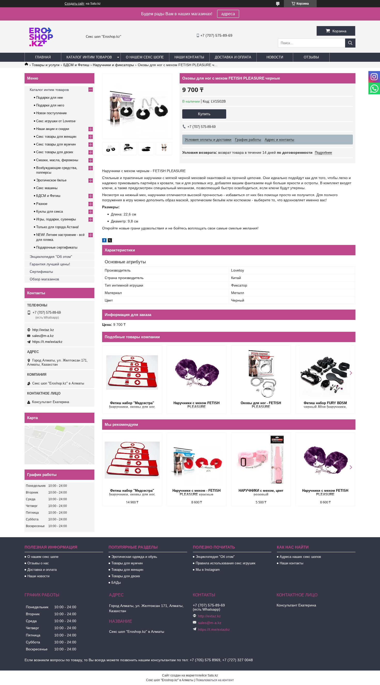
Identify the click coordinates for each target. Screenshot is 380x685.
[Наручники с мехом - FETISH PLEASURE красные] (197, 460)
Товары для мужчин (127, 563)
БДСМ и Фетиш (76, 65)
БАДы (116, 582)
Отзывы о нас (38, 563)
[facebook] (104, 241)
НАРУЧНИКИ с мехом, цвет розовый (261, 492)
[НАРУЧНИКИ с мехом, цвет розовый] (261, 460)
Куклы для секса (49, 211)
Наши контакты (189, 57)
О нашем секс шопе (145, 57)
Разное (41, 204)
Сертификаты (41, 272)
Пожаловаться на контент (215, 680)
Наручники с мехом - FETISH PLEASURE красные (196, 492)
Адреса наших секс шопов (300, 557)
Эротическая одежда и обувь (134, 557)
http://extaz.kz (43, 330)
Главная (43, 57)
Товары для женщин (127, 570)
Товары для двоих (125, 576)
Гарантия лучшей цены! (50, 264)
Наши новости (38, 576)
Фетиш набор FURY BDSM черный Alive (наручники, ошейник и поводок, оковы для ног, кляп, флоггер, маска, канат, (325, 405)
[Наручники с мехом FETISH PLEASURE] (197, 372)
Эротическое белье (51, 180)
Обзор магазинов (44, 279)
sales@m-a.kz (43, 336)
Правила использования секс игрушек (225, 563)
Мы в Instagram (208, 570)
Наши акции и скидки (52, 129)
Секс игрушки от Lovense (55, 121)
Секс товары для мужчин (56, 144)
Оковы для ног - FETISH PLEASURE (261, 405)
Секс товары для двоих (54, 152)
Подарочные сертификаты (56, 247)
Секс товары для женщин (56, 136)
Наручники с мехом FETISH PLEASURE (196, 405)
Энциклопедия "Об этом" (51, 257)
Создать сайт (75, 3)
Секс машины (46, 188)
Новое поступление (51, 113)
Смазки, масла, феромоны (57, 160)
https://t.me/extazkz (47, 342)
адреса (228, 14)
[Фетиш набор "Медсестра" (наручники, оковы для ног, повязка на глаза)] (132, 372)
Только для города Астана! (57, 227)
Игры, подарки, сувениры (56, 219)
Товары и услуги (45, 65)
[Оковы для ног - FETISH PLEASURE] (261, 372)
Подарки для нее (49, 97)
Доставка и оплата (233, 57)
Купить (204, 114)
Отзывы (311, 57)
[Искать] (350, 43)
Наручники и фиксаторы (113, 65)
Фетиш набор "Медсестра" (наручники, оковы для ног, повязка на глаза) (132, 405)
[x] (110, 241)
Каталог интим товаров (89, 57)
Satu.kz (213, 675)
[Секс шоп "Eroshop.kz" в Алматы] (40, 50)
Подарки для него (50, 105)
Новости (275, 57)
